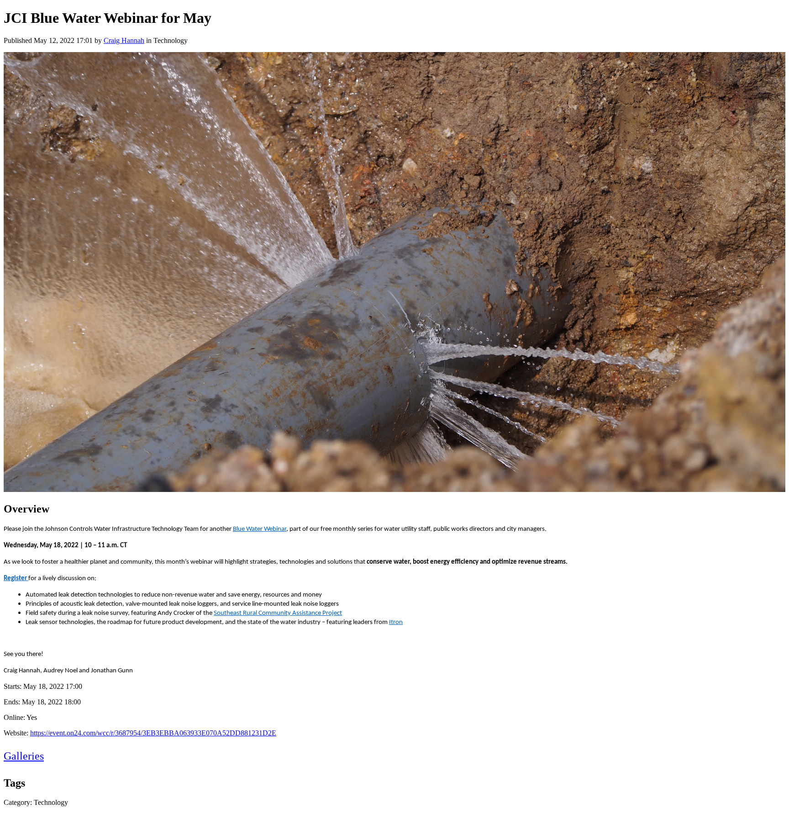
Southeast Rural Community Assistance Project (278, 613)
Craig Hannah (124, 40)
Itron (396, 622)
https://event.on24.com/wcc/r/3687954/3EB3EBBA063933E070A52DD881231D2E (153, 733)
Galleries (24, 756)
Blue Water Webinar (259, 529)
